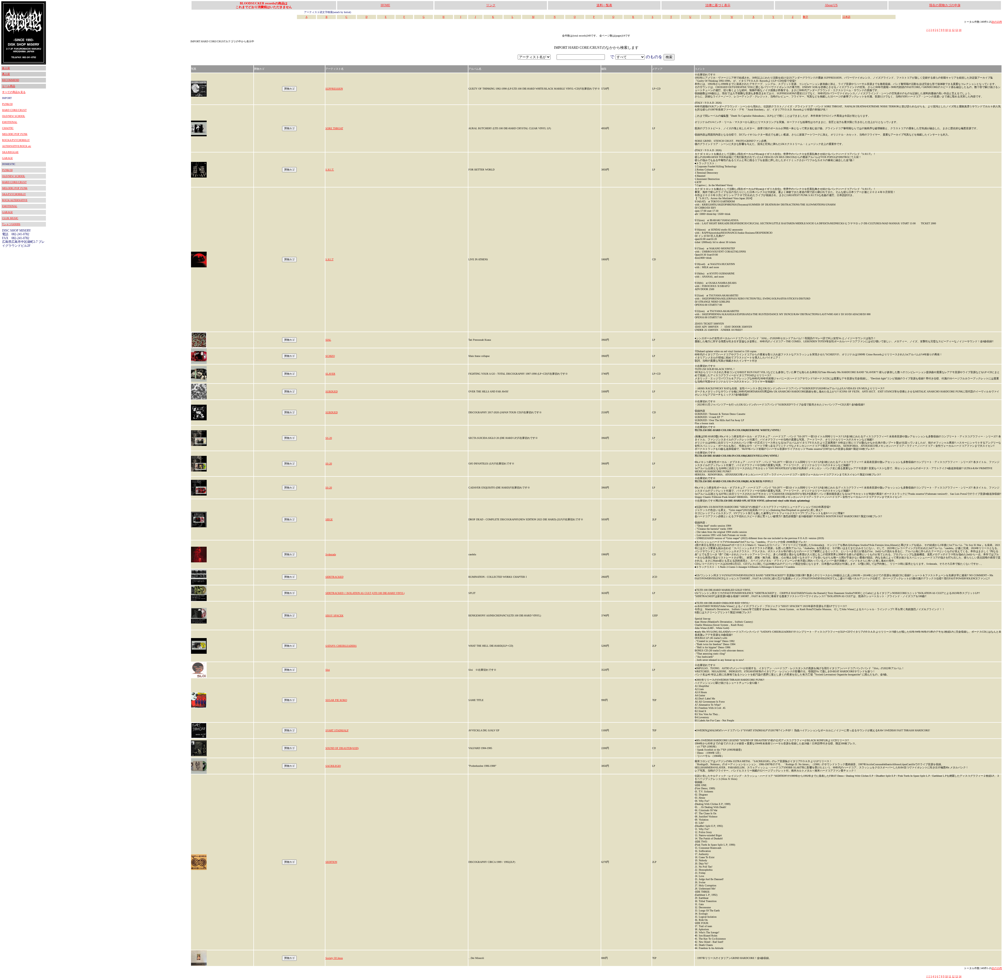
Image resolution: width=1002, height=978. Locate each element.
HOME (385, 5)
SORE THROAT (334, 128)
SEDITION (331, 862)
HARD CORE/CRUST (14, 110)
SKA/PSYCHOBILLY (14, 194)
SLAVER (330, 373)
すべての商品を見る (14, 92)
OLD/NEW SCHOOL (13, 116)
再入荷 (6, 74)
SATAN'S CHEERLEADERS (341, 645)
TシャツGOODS (11, 224)
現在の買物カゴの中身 (945, 5)
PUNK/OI (7, 104)
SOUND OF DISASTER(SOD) (342, 748)
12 (953, 29)
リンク (491, 5)
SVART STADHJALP (337, 730)
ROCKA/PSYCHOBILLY (16, 140)
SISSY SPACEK (334, 615)
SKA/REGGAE (10, 152)
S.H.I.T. (329, 169)
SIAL (328, 339)
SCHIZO (330, 356)
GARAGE (7, 158)
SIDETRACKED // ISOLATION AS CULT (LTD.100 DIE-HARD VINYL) (364, 593)
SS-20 (328, 438)
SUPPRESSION (334, 88)
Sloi (327, 669)
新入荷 (6, 68)
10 (946, 29)
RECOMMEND (10, 80)
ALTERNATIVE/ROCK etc (16, 146)
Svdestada (330, 554)
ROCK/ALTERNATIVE (14, 200)
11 (950, 29)
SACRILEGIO (333, 765)
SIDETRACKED (334, 576)
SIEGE (329, 519)
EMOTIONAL (9, 122)
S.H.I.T (329, 259)
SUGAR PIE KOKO (336, 700)
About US (831, 5)
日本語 (846, 16)
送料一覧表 (604, 5)
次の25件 (997, 21)
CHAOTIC (8, 128)
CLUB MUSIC (10, 218)
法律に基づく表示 (717, 5)
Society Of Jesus (334, 958)
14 (960, 29)
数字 (805, 16)
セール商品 (8, 86)
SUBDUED (331, 391)
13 (956, 29)
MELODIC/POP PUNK (14, 134)
